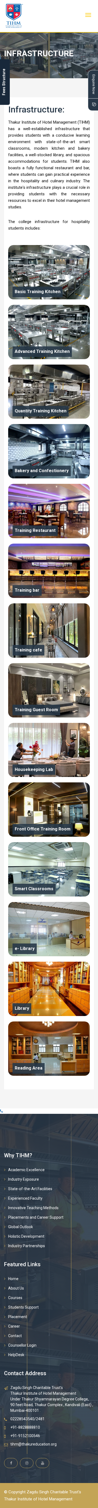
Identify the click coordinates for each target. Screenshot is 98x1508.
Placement (17, 1317)
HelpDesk (16, 1355)
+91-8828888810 (25, 1427)
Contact (15, 1336)
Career (14, 1326)
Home (13, 1279)
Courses (15, 1298)
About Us (16, 1288)
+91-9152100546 (25, 1436)
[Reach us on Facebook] (11, 1463)
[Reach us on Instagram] (26, 1463)
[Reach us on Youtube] (42, 1463)
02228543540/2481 (27, 1419)
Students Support (23, 1307)
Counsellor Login (22, 1345)
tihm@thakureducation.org (33, 1444)
